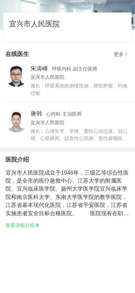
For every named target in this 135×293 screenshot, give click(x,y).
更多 (119, 54)
